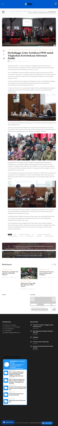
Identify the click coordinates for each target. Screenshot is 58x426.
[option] (10, 272)
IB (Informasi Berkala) (27, 11)
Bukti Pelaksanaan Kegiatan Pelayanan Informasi (43, 331)
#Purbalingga (39, 236)
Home (12, 11)
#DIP (33, 234)
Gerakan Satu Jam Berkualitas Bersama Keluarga (43, 347)
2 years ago (15, 61)
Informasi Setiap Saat (32, 244)
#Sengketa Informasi (49, 236)
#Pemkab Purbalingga (13, 236)
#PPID (22, 236)
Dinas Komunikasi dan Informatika (36, 422)
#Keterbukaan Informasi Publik (44, 234)
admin (12, 61)
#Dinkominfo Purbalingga (24, 234)
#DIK (15, 234)
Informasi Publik (18, 11)
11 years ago (44, 277)
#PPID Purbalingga (29, 236)
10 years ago (7, 277)
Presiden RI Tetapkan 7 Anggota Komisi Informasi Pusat (43, 325)
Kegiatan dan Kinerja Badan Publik (39, 11)
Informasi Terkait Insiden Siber (41, 341)
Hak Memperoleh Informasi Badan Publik (16, 252)
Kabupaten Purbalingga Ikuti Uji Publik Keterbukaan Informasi (29, 255)
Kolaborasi (35, 337)
